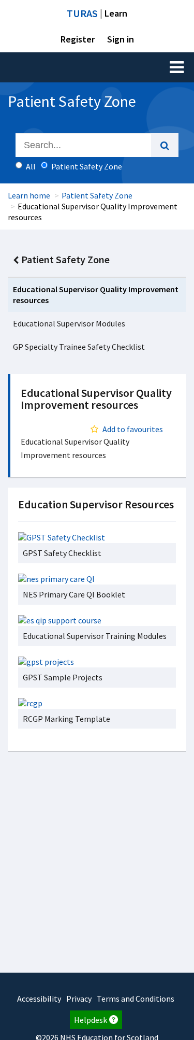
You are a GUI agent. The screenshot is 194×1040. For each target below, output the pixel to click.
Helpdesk (90, 1020)
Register (78, 39)
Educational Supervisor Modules (69, 323)
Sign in (120, 39)
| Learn (97, 13)
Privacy (79, 998)
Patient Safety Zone (97, 195)
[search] (164, 145)
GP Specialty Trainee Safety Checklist (79, 346)
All (31, 166)
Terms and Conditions (135, 998)
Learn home (29, 195)
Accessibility (39, 998)
